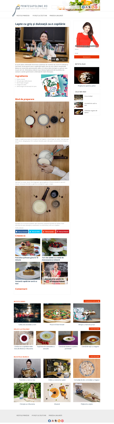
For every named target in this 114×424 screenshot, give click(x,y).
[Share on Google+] (49, 231)
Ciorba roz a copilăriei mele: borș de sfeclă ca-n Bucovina (23, 347)
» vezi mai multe (94, 329)
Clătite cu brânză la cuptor (57, 380)
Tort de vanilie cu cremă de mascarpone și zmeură (53, 259)
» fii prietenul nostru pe (91, 301)
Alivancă (57, 404)
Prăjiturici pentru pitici (87, 86)
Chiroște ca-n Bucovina (27, 404)
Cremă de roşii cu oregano (90, 346)
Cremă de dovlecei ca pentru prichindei (68, 347)
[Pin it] (62, 231)
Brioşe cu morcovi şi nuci (87, 325)
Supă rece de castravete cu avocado (46, 347)
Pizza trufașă (88, 96)
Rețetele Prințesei (23, 415)
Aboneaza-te (86, 57)
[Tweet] (35, 231)
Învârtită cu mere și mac (27, 380)
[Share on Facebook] (22, 231)
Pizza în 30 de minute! (57, 325)
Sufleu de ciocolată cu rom (27, 325)
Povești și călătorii (40, 16)
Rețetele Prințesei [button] (23, 16)
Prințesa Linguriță (56, 16)
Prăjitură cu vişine (87, 404)
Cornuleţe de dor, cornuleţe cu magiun (86, 380)
